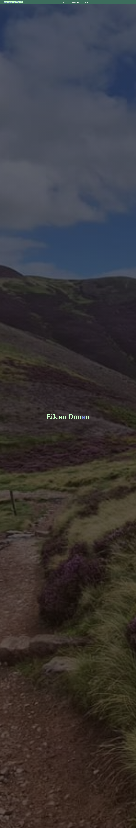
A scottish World (13, 2)
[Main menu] (130, 2)
